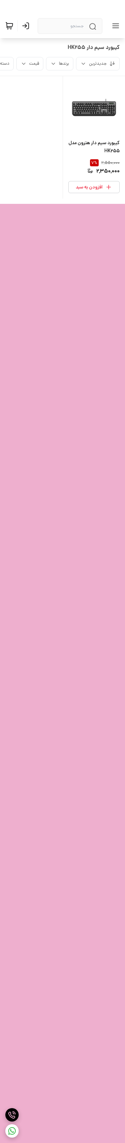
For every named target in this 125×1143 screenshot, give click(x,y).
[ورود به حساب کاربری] (27, 26)
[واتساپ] (12, 1131)
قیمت (34, 63)
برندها (64, 63)
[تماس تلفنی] (12, 1115)
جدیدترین (98, 63)
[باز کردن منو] (114, 25)
